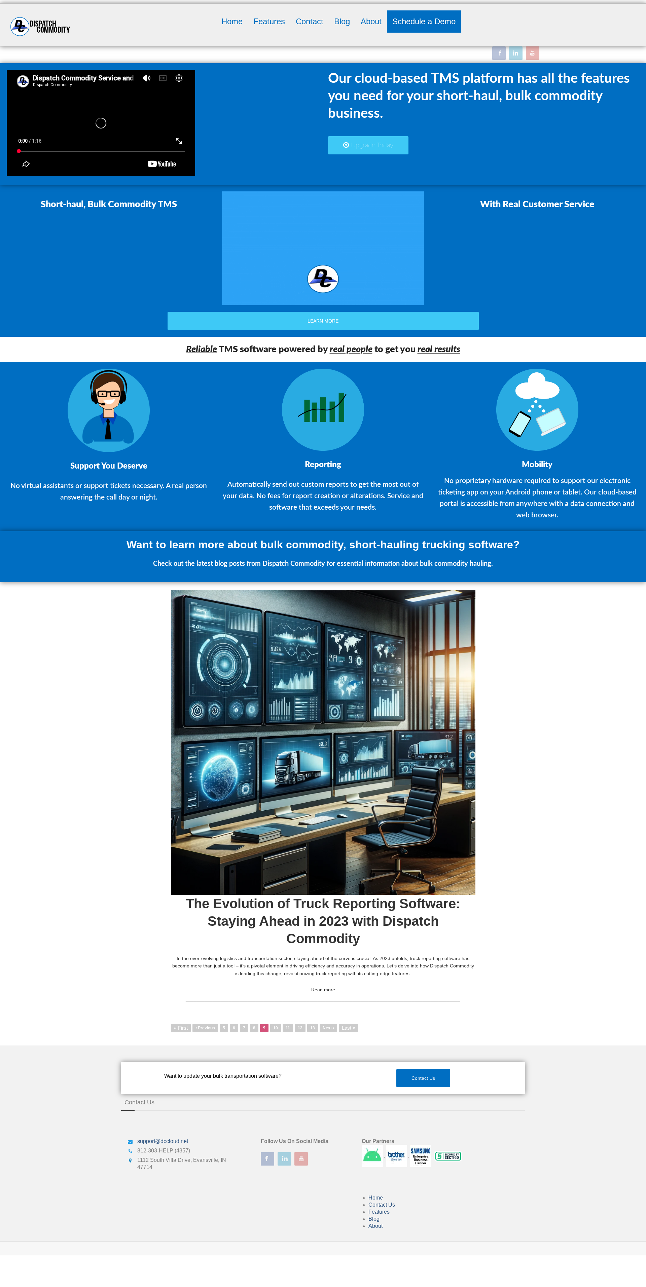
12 (302, 1028)
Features (269, 21)
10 (277, 1028)
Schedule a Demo (424, 21)
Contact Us (423, 1078)
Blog (342, 21)
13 (314, 1028)
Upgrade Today (371, 145)
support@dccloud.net (162, 1141)
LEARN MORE (323, 321)
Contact (309, 21)
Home (232, 21)
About (371, 21)
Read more (323, 989)
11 (289, 1028)
